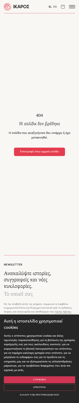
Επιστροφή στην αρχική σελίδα (39, 151)
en (55, 7)
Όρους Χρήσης (63, 312)
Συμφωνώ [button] (39, 380)
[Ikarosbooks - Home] (22, 6)
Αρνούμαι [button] (39, 387)
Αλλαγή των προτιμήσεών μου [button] (39, 395)
